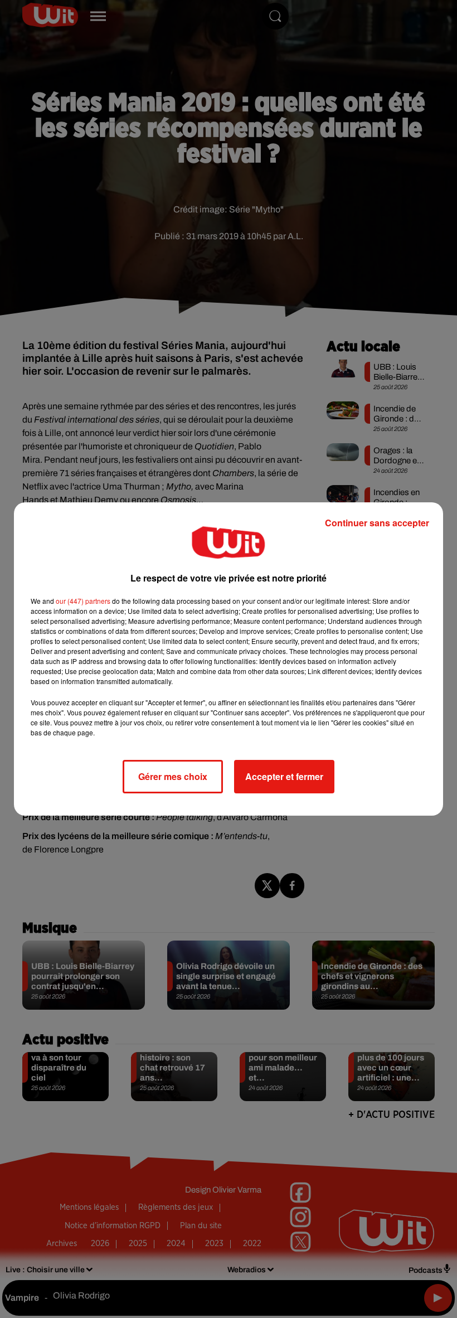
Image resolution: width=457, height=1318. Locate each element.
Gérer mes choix (172, 776)
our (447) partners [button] (83, 600)
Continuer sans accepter (377, 522)
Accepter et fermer (284, 776)
